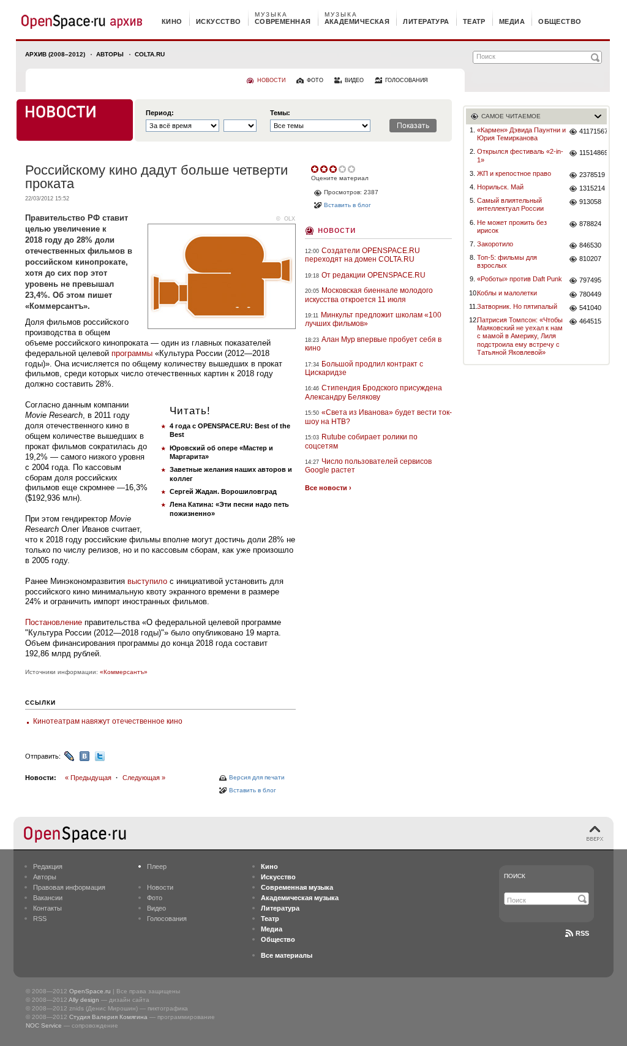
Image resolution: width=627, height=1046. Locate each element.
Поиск (514, 876)
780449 (590, 294)
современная (283, 21)
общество (560, 21)
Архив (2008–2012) (55, 54)
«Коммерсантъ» (124, 672)
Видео (156, 908)
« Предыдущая (88, 777)
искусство (218, 21)
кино (172, 21)
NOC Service (44, 1025)
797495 (590, 280)
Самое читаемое (511, 116)
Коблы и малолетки (507, 293)
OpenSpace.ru (90, 991)
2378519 (592, 174)
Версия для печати (257, 777)
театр (474, 21)
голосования (406, 80)
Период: (160, 113)
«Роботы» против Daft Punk (519, 278)
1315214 (592, 188)
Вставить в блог (252, 790)
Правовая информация (69, 887)
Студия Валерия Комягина (108, 1017)
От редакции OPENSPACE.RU (373, 275)
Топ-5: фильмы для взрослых (507, 261)
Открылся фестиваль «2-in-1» (520, 155)
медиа (512, 21)
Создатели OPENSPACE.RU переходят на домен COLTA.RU (362, 254)
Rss (582, 933)
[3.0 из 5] (315, 169)
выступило (147, 581)
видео (354, 80)
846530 (590, 245)
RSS (40, 918)
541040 (590, 307)
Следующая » (143, 777)
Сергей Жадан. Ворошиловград (223, 491)
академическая (357, 21)
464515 (590, 321)
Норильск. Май (500, 187)
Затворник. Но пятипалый (517, 306)
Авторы (110, 54)
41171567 (593, 131)
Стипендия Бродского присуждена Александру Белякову (373, 392)
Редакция (47, 866)
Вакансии (47, 897)
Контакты (47, 908)
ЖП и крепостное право (514, 173)
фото (315, 80)
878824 (590, 223)
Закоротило (495, 244)
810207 (590, 258)
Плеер (157, 866)
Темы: (280, 113)
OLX (289, 219)
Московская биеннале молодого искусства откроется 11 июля (369, 294)
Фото (154, 897)
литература (426, 21)
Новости (337, 229)
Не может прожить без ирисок (512, 226)
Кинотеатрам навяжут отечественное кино (107, 721)
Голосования (167, 918)
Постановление (53, 622)
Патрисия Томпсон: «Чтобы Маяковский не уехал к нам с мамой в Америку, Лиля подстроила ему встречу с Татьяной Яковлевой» (520, 336)
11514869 (593, 152)
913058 (590, 201)
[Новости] (75, 120)
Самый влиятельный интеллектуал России (510, 204)
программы (131, 353)
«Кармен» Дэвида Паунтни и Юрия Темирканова (521, 134)
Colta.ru (150, 54)
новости (271, 80)
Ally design (84, 999)
